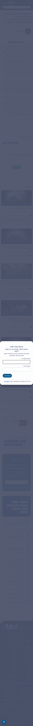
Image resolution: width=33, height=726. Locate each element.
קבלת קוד (7, 376)
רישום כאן (7, 381)
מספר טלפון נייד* (25, 358)
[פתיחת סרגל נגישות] (4, 722)
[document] (16, 363)
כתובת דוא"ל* (26, 366)
